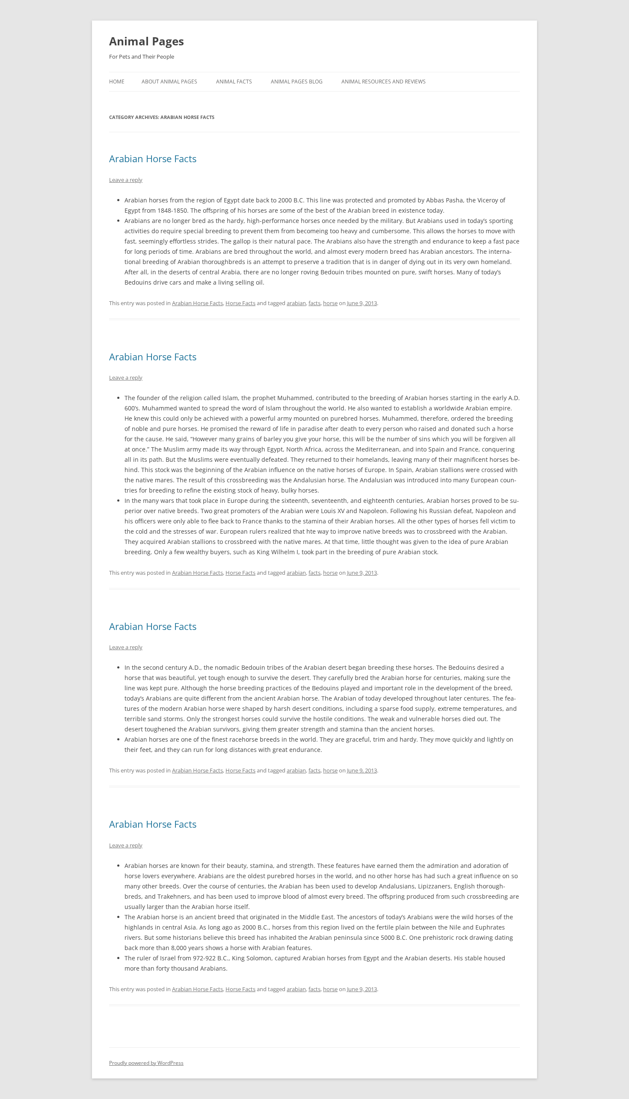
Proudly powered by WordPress (146, 1062)
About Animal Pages (169, 81)
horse (330, 303)
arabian (296, 303)
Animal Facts (234, 81)
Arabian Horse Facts (152, 158)
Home (117, 81)
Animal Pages (146, 41)
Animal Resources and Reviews (383, 81)
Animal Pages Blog (297, 81)
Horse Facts (240, 303)
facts (314, 303)
